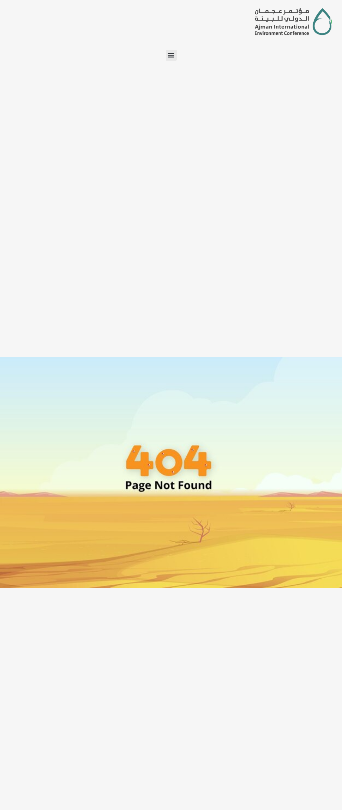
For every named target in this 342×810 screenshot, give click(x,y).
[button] (171, 55)
